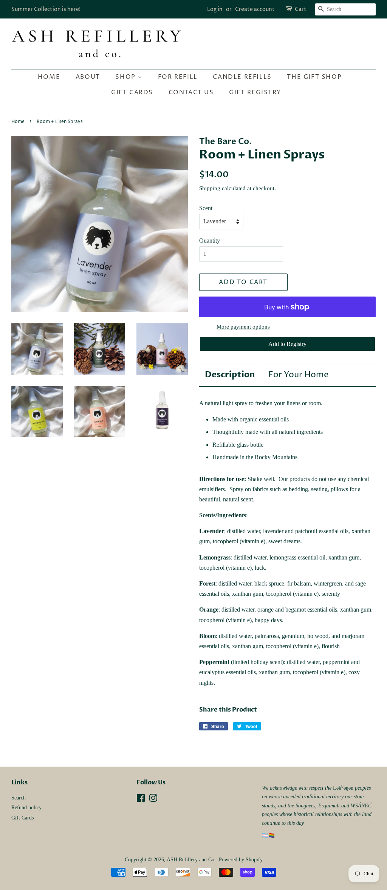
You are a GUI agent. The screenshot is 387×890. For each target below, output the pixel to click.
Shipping (209, 188)
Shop (126, 77)
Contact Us (191, 92)
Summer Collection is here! (45, 9)
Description (230, 374)
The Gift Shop (314, 77)
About (88, 77)
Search (18, 798)
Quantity (209, 240)
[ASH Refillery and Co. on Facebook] (140, 799)
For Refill (178, 77)
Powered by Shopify (241, 859)
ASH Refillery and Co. (191, 859)
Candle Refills (242, 77)
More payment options (243, 327)
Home (49, 77)
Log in (215, 9)
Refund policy (26, 807)
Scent (205, 208)
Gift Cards (132, 92)
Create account (255, 9)
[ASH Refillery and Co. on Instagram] (153, 799)
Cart (301, 9)
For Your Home (298, 375)
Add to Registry (287, 344)
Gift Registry (255, 92)
